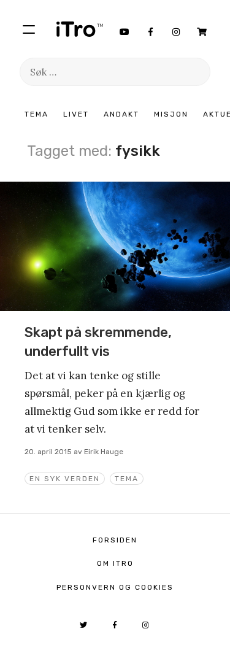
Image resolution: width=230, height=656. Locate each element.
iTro (79, 29)
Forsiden (115, 540)
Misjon (171, 114)
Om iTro (115, 563)
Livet (76, 114)
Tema (36, 114)
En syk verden (64, 478)
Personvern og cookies (115, 587)
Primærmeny (29, 29)
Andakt (121, 114)
